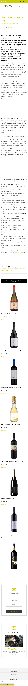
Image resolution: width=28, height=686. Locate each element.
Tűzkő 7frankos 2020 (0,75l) (7, 535)
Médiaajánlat (14, 677)
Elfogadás (7, 684)
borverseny (5, 268)
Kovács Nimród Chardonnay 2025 (9, 313)
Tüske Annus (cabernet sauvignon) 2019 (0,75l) (12, 461)
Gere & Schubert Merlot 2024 (8, 572)
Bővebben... (3, 319)
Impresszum (14, 674)
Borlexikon (14, 671)
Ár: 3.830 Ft (4, 353)
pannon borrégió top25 (8, 270)
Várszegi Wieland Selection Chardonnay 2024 (11, 350)
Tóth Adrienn (10, 27)
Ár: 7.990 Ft (4, 464)
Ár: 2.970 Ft (4, 501)
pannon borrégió (20, 268)
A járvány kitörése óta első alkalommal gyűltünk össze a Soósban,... (14, 650)
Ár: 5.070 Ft (4, 538)
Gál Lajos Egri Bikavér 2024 (7, 498)
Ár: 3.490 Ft (4, 427)
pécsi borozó (12, 268)
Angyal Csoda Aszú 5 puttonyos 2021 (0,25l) (11, 424)
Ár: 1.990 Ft (4, 390)
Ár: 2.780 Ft (4, 316)
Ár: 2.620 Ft (4, 575)
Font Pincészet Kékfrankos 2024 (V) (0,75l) (11, 387)
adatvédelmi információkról (19, 681)
